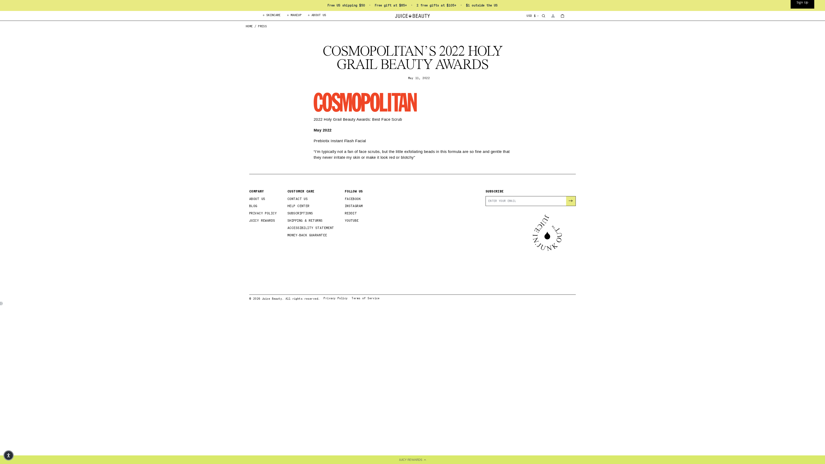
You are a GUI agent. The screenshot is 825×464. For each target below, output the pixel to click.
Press (262, 26)
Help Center (298, 206)
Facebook (353, 199)
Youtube (352, 221)
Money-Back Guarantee (307, 235)
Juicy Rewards (262, 221)
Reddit (351, 213)
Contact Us (297, 199)
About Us (257, 199)
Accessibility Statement (310, 228)
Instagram (354, 206)
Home (249, 26)
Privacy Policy (263, 213)
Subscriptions (300, 213)
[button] (8, 455)
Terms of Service (365, 298)
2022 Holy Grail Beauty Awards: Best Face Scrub (358, 119)
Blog (253, 206)
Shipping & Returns (305, 221)
